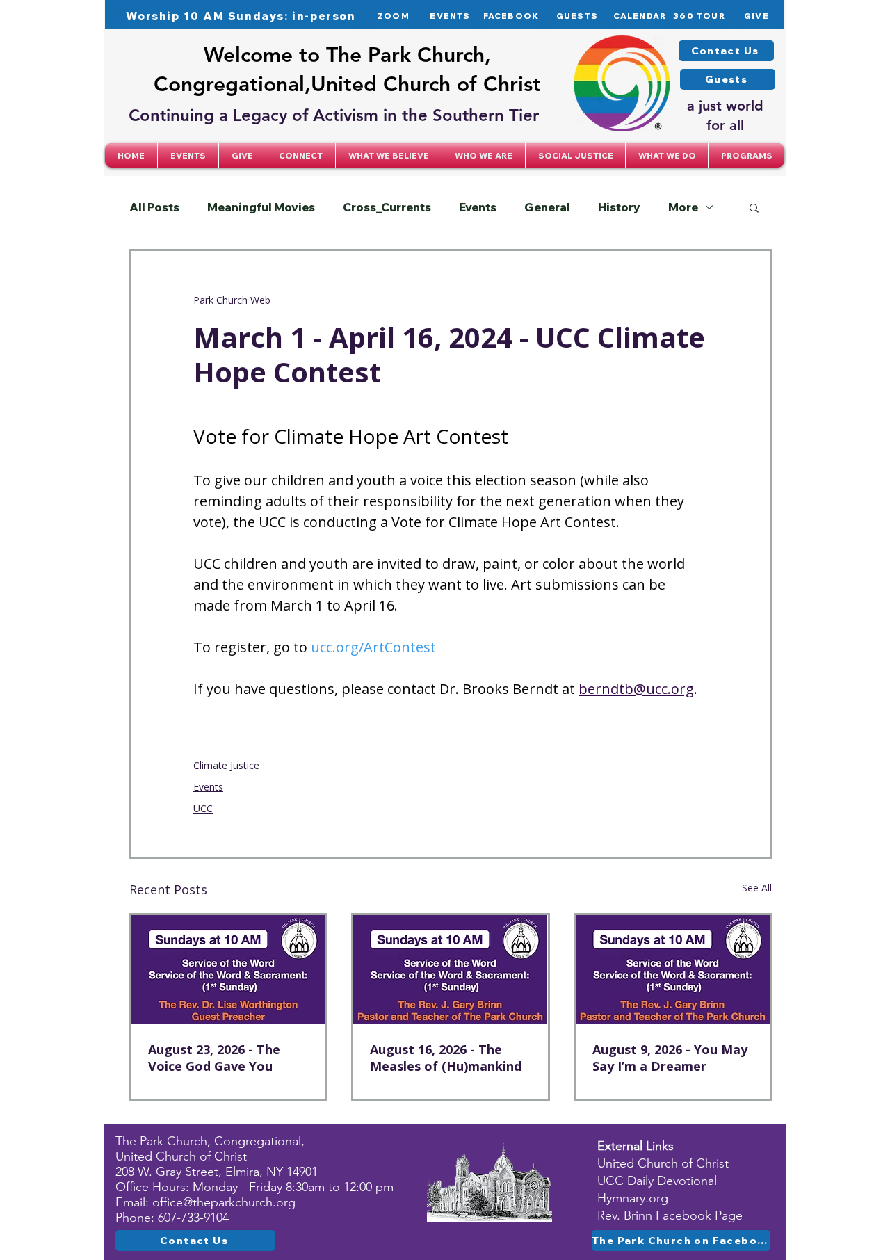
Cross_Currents (387, 207)
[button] (300, 155)
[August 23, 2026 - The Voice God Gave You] (228, 969)
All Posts (154, 207)
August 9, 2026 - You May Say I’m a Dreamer (669, 1057)
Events (477, 207)
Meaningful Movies (261, 207)
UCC (203, 808)
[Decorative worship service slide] (450, 969)
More (683, 207)
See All (757, 887)
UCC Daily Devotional (657, 1180)
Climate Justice (226, 765)
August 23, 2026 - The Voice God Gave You (214, 1057)
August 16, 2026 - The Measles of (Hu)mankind (445, 1057)
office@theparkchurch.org (224, 1202)
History (619, 207)
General (547, 207)
